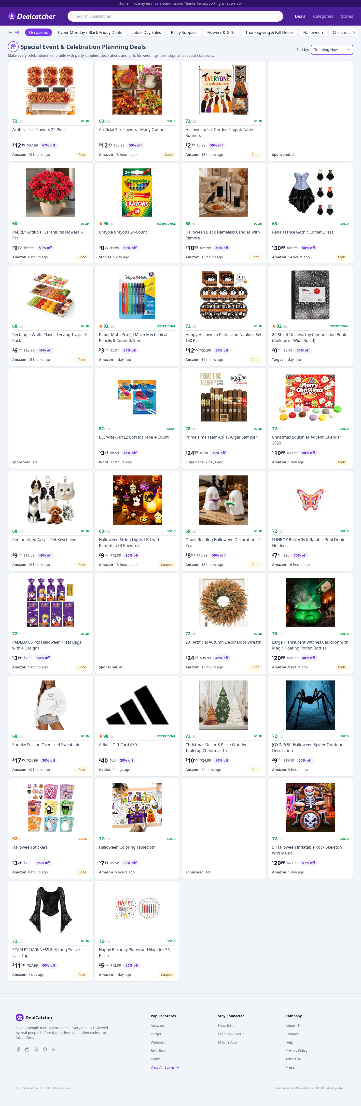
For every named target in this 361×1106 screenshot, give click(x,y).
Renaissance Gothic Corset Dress (302, 232)
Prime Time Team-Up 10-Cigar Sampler (221, 437)
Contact (292, 1034)
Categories (323, 16)
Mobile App (227, 1042)
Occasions (38, 32)
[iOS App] (27, 1049)
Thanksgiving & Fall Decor (269, 32)
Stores (347, 16)
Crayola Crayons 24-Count (123, 232)
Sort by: (302, 49)
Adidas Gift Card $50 (118, 744)
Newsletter (227, 1025)
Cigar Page (194, 462)
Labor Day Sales (146, 32)
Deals (300, 16)
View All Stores (163, 1067)
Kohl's (156, 1059)
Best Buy (158, 1050)
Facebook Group (231, 1034)
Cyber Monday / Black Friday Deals (90, 32)
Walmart (158, 1042)
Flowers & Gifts (221, 32)
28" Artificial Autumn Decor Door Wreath (223, 642)
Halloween (313, 32)
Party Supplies (184, 32)
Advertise (293, 1059)
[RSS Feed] (53, 1049)
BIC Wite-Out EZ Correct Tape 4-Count (134, 437)
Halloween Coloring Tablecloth (127, 847)
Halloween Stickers (30, 847)
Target (277, 359)
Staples (105, 257)
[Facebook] (18, 1049)
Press (290, 1067)
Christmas (342, 32)
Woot (103, 462)
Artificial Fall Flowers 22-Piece (39, 129)
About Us (293, 1025)
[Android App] (35, 1049)
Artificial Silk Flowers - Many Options (133, 129)
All (17, 32)
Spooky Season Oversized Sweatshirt (46, 744)
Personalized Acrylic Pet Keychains (44, 539)
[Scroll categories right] (354, 32)
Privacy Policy (296, 1050)
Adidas (105, 769)
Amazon (19, 154)
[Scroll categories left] (7, 32)
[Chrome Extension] (44, 1049)
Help (289, 1042)
